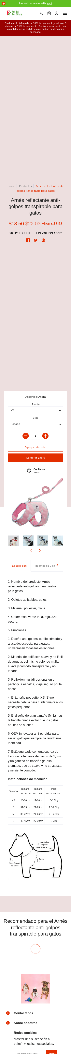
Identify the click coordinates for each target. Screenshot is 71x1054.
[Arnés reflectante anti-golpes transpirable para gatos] (35, 505)
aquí (49, 3)
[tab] (19, 566)
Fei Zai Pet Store (49, 233)
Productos (25, 186)
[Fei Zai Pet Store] (15, 13)
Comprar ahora (35, 457)
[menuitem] (41, 13)
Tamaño (35, 404)
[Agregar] (45, 436)
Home (11, 186)
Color (35, 418)
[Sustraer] (25, 436)
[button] (4, 3)
